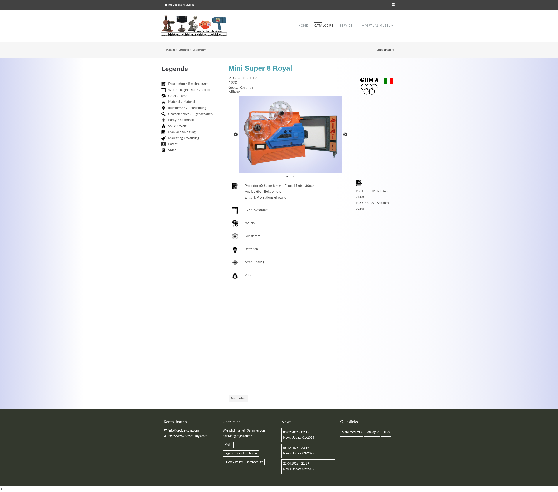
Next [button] (345, 134)
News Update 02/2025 (298, 469)
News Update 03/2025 (298, 453)
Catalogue (323, 25)
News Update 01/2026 (298, 437)
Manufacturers (352, 432)
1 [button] (287, 176)
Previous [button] (236, 134)
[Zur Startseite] (194, 26)
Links (386, 432)
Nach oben (238, 398)
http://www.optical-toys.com (187, 436)
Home (303, 25)
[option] (290, 134)
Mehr (228, 444)
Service (346, 25)
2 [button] (293, 176)
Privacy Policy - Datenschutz (244, 462)
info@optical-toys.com (181, 4)
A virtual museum (378, 25)
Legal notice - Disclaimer (241, 453)
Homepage (169, 50)
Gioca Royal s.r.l (241, 88)
